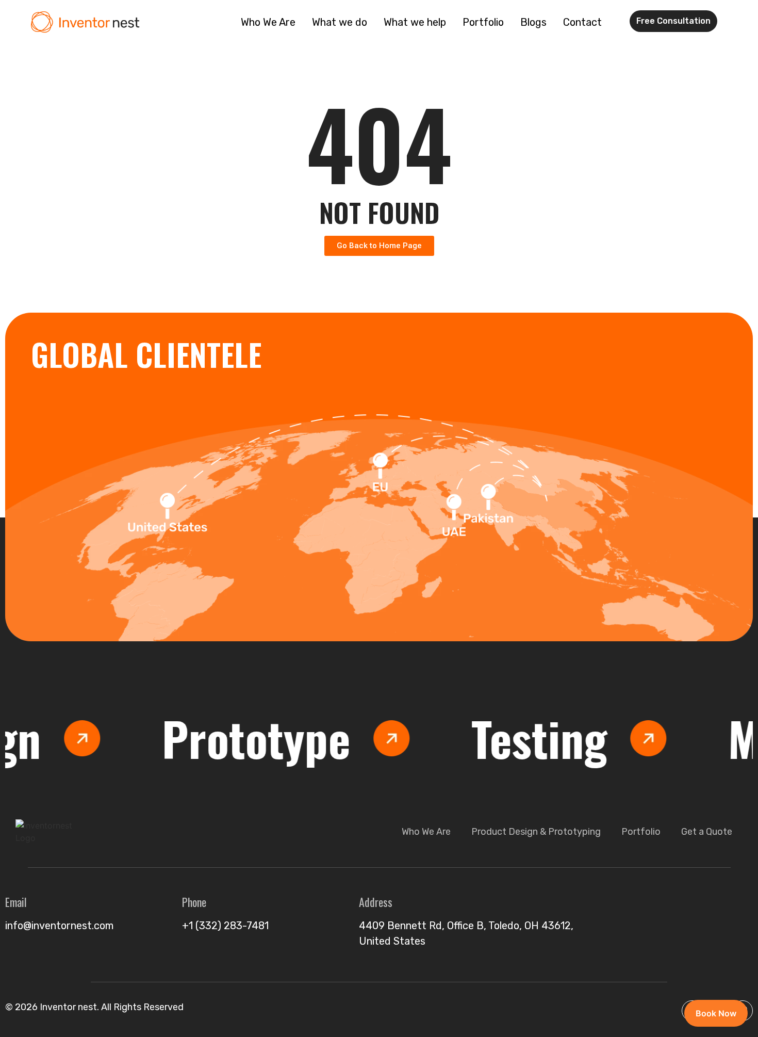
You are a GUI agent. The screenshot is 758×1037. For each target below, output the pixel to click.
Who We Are (268, 22)
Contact (582, 22)
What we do (339, 22)
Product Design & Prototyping (536, 831)
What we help (415, 22)
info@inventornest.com (59, 925)
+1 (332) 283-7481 (225, 925)
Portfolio (483, 22)
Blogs (533, 22)
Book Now (716, 1013)
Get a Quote (706, 831)
